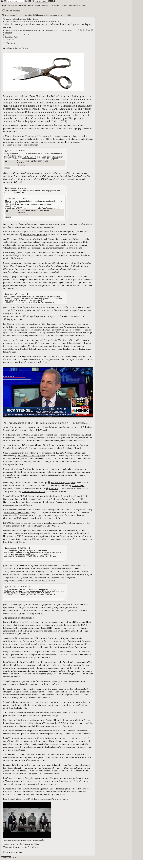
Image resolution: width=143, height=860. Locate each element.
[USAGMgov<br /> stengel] (27, 294)
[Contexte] (83, 30)
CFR (6, 39)
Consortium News (31, 844)
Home (4, 5)
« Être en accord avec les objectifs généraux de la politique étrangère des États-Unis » (46, 524)
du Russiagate (78, 485)
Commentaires (73, 5)
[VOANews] (29, 548)
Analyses (14, 5)
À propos (82, 5)
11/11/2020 (21, 151)
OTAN (11, 39)
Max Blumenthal (11, 188)
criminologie (49, 30)
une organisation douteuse (78, 471)
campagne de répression (78, 326)
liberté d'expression (11, 35)
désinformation (10, 30)
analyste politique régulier (63, 482)
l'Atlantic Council (64, 452)
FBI (14, 39)
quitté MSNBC (22, 496)
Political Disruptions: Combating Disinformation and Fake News (22, 840)
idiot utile (53, 488)
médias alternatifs (24, 35)
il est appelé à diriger (35, 498)
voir (8, 168)
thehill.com (23, 165)
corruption (41, 30)
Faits (8, 5)
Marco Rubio (13, 37)
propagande (62, 30)
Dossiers (45, 5)
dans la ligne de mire (47, 343)
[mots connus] (86, 30)
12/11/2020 (21, 294)
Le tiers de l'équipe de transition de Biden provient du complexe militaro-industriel (39, 15)
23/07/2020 (23, 548)
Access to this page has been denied (32, 161)
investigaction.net (20, 19)
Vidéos (64, 5)
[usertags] (81, 30)
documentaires (13, 11)
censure (69, 30)
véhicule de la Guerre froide (16, 512)
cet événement (24, 638)
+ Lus (51, 5)
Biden (7, 37)
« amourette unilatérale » (33, 491)
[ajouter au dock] (89, 30)
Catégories (37, 5)
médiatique (18, 30)
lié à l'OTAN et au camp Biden (31, 455)
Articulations (22, 5)
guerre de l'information (30, 30)
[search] (15, 1)
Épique (30, 5)
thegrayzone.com (14, 319)
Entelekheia (33, 847)
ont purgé (35, 345)
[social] (78, 30)
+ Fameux (57, 5)
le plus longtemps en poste (35, 234)
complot (55, 30)
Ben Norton (8, 32)
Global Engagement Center (54, 244)
